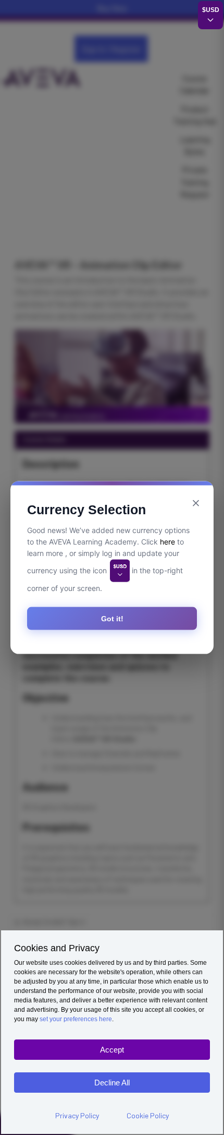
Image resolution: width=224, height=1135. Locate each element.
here (167, 541)
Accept (112, 1049)
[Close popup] (195, 503)
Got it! (112, 618)
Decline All (112, 1082)
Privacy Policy (77, 1115)
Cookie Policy (148, 1115)
